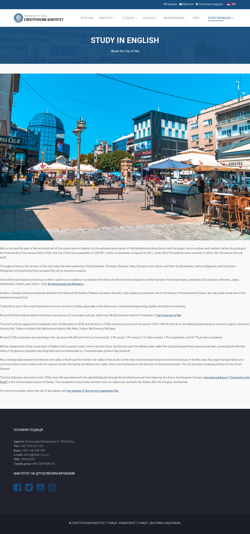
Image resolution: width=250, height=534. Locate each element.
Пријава (172, 4)
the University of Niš (169, 315)
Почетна (87, 18)
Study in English (219, 18)
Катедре (149, 18)
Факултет (106, 18)
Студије (128, 18)
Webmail (188, 4)
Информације (174, 18)
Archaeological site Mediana (65, 284)
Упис (196, 18)
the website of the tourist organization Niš (92, 390)
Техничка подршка (210, 4)
